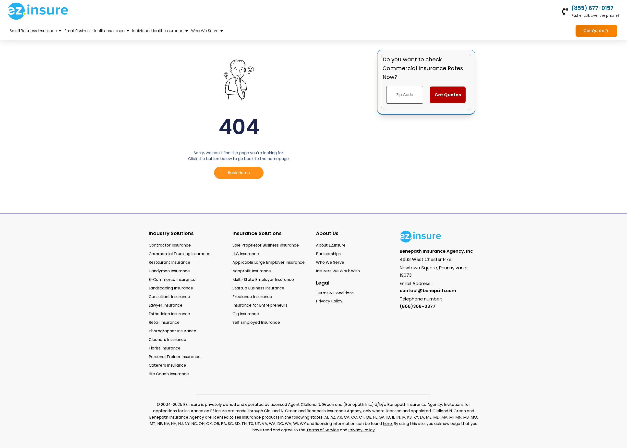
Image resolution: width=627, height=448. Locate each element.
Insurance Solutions (257, 233)
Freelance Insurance (252, 296)
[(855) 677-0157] (565, 11)
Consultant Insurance (169, 296)
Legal (322, 282)
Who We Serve (330, 262)
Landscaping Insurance (171, 288)
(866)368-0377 (417, 306)
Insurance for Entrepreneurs (259, 305)
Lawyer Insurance (165, 305)
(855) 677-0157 (592, 8)
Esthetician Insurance (169, 314)
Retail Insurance (164, 322)
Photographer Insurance (172, 331)
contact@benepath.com (428, 290)
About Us (327, 233)
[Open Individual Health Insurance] (187, 31)
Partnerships (328, 254)
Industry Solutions (171, 233)
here (387, 423)
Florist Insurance (165, 348)
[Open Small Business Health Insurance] (128, 31)
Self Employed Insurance (256, 322)
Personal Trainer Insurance (175, 357)
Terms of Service (322, 430)
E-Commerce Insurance (172, 279)
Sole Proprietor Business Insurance (265, 245)
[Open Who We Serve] (222, 31)
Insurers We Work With (338, 271)
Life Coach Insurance (169, 374)
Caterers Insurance (167, 365)
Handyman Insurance (169, 271)
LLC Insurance (245, 254)
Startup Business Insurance (258, 288)
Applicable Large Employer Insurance (268, 262)
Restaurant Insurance (169, 262)
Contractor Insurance (170, 245)
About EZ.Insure (331, 245)
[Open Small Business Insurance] (60, 31)
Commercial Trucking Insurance (179, 254)
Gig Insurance (245, 314)
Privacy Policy (361, 430)
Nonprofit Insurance (251, 271)
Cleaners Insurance (167, 339)
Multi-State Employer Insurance (263, 279)
